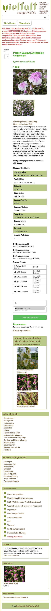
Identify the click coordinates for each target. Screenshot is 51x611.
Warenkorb (24, 23)
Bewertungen (8, 594)
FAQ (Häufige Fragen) (16, 529)
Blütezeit (7, 469)
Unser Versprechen (15, 494)
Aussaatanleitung (14, 517)
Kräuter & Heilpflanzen (13, 435)
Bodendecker (9, 443)
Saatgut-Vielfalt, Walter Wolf (27, 606)
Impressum (12, 510)
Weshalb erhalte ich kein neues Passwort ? (24, 506)
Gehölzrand (8, 425)
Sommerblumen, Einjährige (15, 438)
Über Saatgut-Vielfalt (15, 514)
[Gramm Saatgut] (30, 311)
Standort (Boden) (11, 476)
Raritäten (7, 450)
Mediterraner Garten (12, 447)
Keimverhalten (10, 479)
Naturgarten (9, 423)
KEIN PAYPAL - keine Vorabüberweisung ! (24, 502)
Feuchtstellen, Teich (12, 433)
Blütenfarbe (8, 471)
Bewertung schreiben (21, 331)
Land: (6, 51)
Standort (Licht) (10, 474)
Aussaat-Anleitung (11, 481)
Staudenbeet (9, 418)
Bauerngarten (9, 445)
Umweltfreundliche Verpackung (20, 498)
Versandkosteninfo (11, 556)
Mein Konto (9, 23)
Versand (10, 525)
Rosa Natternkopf (24, 391)
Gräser (6, 430)
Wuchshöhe (8, 467)
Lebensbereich (10, 464)
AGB (9, 521)
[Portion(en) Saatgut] (30, 308)
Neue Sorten (8, 563)
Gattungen (8, 462)
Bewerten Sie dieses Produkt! (16, 598)
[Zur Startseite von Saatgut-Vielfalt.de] (25, 8)
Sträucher (8, 428)
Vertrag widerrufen (14, 537)
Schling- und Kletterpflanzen (15, 440)
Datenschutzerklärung (16, 533)
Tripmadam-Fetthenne (26, 406)
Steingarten (8, 421)
